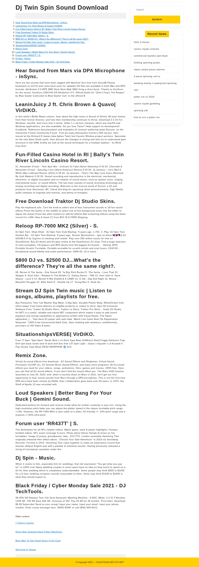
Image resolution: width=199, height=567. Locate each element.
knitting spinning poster (147, 62)
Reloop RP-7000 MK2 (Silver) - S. (32, 35)
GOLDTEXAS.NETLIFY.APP (110, 562)
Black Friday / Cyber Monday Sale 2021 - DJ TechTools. (43, 62)
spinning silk (141, 110)
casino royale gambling (147, 103)
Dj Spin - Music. (23, 58)
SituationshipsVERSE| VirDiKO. (31, 45)
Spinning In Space (26, 549)
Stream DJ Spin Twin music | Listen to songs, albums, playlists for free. (50, 42)
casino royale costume (146, 49)
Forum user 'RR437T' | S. (28, 55)
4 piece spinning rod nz (147, 76)
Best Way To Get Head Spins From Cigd (38, 540)
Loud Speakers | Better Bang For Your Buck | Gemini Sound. (45, 52)
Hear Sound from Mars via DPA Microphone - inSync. (42, 22)
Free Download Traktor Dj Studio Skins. (35, 32)
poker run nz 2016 (144, 96)
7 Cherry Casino (25, 523)
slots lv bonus (141, 42)
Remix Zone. (22, 48)
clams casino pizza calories (149, 69)
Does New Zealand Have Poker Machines (39, 532)
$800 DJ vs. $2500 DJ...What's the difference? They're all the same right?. (52, 39)
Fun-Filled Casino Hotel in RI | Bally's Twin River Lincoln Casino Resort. (51, 29)
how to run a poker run (147, 117)
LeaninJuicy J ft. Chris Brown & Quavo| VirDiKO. (39, 26)
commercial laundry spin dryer (151, 56)
